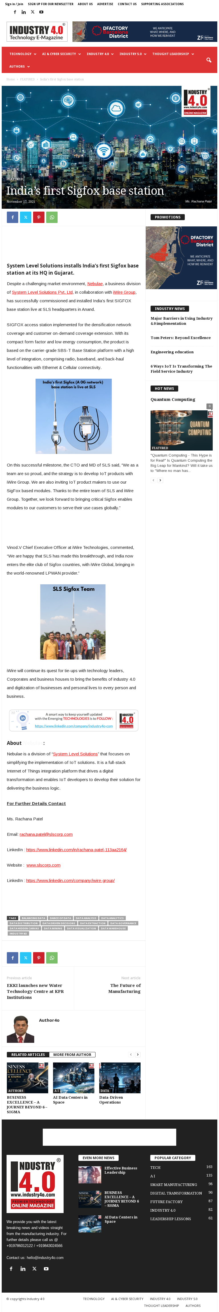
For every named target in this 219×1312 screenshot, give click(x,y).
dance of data (60, 918)
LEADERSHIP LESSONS (170, 1219)
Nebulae (95, 283)
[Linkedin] (23, 12)
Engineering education (172, 352)
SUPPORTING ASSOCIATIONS (162, 4)
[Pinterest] (38, 217)
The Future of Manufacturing (124, 988)
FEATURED (27, 79)
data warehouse (113, 928)
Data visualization (81, 928)
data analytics (112, 918)
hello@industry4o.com (45, 1258)
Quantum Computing (173, 399)
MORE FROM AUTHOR (72, 1055)
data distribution (24, 923)
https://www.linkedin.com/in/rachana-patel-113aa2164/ (76, 849)
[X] (32, 12)
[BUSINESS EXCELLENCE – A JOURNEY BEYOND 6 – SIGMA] (27, 1077)
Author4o (49, 1020)
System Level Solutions (75, 753)
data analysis (86, 918)
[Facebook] (14, 12)
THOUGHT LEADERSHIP (170, 54)
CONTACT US (127, 4)
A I (56, 1090)
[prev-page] (131, 1055)
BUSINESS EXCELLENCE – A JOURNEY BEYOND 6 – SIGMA (122, 1199)
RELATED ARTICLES (28, 1055)
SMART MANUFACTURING (173, 1185)
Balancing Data (33, 918)
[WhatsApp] (52, 217)
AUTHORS (17, 66)
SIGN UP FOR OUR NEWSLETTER (50, 4)
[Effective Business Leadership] (89, 1174)
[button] (208, 60)
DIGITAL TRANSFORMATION (176, 1193)
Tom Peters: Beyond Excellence (181, 338)
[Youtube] (41, 12)
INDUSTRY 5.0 (130, 54)
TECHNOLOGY (20, 54)
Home (11, 79)
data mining (53, 928)
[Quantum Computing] (182, 428)
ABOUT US (85, 4)
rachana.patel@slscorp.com (46, 834)
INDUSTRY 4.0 (98, 54)
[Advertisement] (74, 244)
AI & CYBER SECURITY (59, 54)
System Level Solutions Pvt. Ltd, (43, 292)
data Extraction (93, 923)
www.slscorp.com (43, 865)
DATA (105, 1090)
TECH (155, 1167)
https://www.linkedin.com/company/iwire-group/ (70, 880)
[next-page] (138, 1055)
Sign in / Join (14, 4)
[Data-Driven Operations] (120, 1077)
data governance (123, 923)
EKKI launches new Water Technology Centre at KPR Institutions (35, 991)
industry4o (18, 933)
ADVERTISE (105, 4)
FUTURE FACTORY (166, 1202)
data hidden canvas (24, 928)
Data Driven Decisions (58, 923)
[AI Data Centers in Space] (73, 1077)
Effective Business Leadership (121, 1170)
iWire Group (124, 292)
